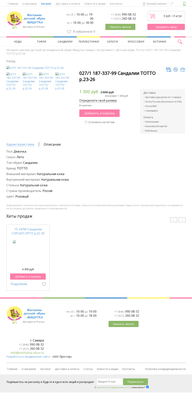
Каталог (46, 3)
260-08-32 (123, 18)
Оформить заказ (166, 27)
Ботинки (159, 41)
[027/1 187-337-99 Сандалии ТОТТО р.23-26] (35, 68)
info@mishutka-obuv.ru (27, 353)
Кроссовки (136, 41)
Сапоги (112, 41)
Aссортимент (105, 50)
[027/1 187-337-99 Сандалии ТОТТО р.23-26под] (14, 88)
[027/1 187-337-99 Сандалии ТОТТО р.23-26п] (46, 88)
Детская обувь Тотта (130, 50)
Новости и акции (95, 3)
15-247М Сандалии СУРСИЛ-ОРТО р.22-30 (28, 231)
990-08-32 (123, 14)
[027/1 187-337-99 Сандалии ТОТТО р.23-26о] (62, 88)
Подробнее (18, 284)
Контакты (116, 3)
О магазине (29, 3)
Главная (13, 3)
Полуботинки (89, 41)
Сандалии (65, 41)
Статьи (88, 369)
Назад (10, 61)
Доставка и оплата (68, 3)
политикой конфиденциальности (114, 387)
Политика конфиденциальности (165, 369)
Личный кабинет (156, 3)
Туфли (41, 41)
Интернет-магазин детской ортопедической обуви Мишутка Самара (50, 50)
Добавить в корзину (99, 113)
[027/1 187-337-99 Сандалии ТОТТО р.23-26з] (30, 88)
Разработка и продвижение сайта (28, 356)
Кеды (18, 41)
